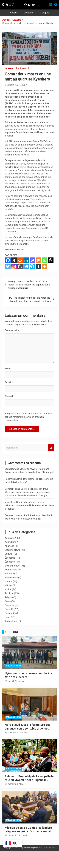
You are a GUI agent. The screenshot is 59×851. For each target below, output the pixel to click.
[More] (44, 266)
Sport (7, 617)
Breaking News (12, 549)
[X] (14, 260)
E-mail (9, 382)
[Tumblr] (38, 266)
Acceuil (13, 12)
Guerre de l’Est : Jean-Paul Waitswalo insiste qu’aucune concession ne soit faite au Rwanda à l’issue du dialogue (27, 492)
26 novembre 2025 (14, 732)
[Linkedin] (26, 260)
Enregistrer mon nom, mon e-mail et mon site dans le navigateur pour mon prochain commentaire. (28, 417)
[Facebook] (8, 260)
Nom (8, 368)
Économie (10, 557)
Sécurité (23, 68)
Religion (9, 597)
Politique (9, 593)
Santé (8, 601)
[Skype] (32, 266)
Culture (8, 553)
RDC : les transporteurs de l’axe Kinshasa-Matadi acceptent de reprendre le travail (29, 299)
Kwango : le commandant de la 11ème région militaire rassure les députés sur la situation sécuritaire (29, 284)
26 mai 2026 (11, 681)
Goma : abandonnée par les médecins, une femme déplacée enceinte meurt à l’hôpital (29, 505)
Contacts (28, 12)
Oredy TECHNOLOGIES (46, 848)
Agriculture (10, 542)
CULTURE (12, 632)
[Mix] (38, 260)
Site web (9, 396)
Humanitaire (11, 569)
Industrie (9, 573)
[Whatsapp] (44, 260)
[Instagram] (14, 266)
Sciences (9, 605)
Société (9, 613)
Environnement (12, 565)
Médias (8, 585)
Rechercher (51, 447)
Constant (9, 488)
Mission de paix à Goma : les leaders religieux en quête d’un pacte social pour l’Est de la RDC (28, 831)
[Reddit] (20, 260)
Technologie (11, 621)
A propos (44, 12)
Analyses (9, 546)
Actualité (11, 68)
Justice (8, 581)
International (11, 577)
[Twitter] (8, 266)
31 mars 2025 (11, 784)
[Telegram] (26, 266)
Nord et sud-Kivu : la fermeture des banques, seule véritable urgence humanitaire (27, 728)
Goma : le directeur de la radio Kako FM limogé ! (29, 472)
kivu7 (24, 85)
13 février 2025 (12, 835)
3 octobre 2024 (12, 85)
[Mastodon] (32, 260)
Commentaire (13, 330)
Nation (8, 589)
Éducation (10, 561)
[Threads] (50, 260)
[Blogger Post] (20, 266)
